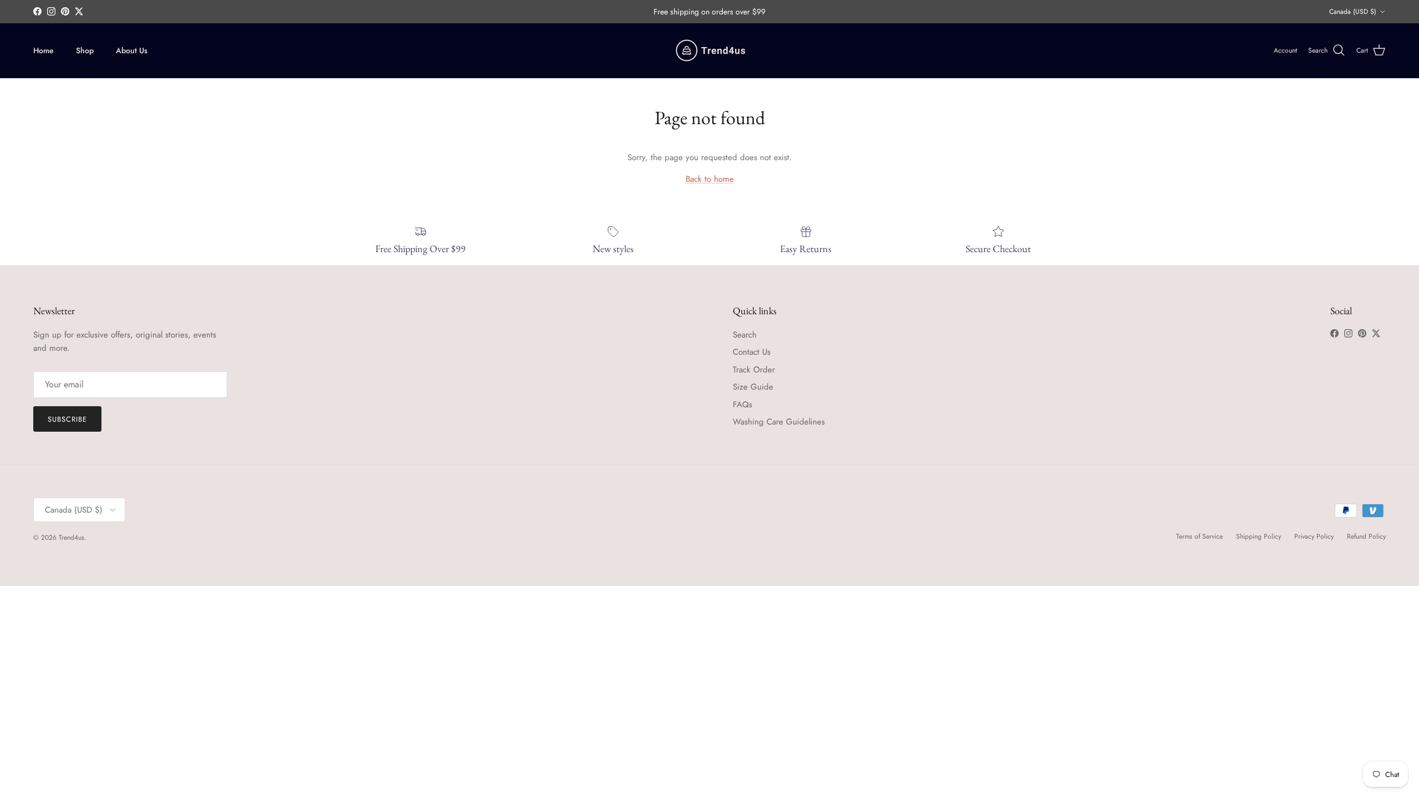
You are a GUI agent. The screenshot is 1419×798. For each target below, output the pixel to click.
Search (745, 335)
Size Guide (753, 387)
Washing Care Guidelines (779, 422)
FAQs (742, 404)
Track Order (754, 370)
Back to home (710, 179)
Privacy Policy (1314, 536)
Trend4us (71, 538)
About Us (131, 50)
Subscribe (67, 419)
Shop (85, 50)
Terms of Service (1199, 536)
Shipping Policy (1258, 536)
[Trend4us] (710, 50)
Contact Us (751, 352)
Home (43, 50)
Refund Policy (1366, 536)
